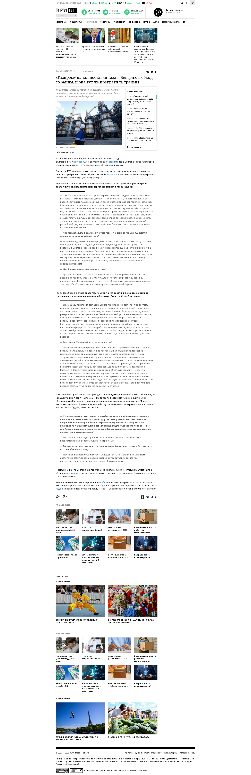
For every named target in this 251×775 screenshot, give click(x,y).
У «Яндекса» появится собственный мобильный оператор (118, 49)
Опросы (191, 752)
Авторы (183, 752)
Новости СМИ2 (62, 576)
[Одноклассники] (155, 72)
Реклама (129, 752)
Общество (134, 22)
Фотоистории (63, 581)
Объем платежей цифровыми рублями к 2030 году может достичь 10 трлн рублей (140, 100)
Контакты (145, 752)
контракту (79, 161)
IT (184, 22)
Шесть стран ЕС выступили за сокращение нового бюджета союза (140, 140)
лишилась (111, 174)
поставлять (112, 161)
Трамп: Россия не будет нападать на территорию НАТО (93, 49)
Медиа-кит (156, 752)
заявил (74, 472)
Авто (156, 22)
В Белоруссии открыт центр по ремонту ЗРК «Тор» (140, 131)
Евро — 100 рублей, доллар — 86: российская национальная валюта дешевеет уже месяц (66, 51)
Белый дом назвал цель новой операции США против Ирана (140, 121)
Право (146, 22)
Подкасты (76, 22)
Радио (137, 752)
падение (60, 488)
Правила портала (171, 752)
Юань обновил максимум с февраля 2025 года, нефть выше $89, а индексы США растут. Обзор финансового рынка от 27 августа (144, 54)
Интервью (61, 22)
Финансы (105, 22)
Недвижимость (171, 22)
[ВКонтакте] (147, 72)
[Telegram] (151, 72)
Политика (119, 22)
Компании (91, 22)
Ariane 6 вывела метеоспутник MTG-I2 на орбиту (138, 111)
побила (104, 482)
